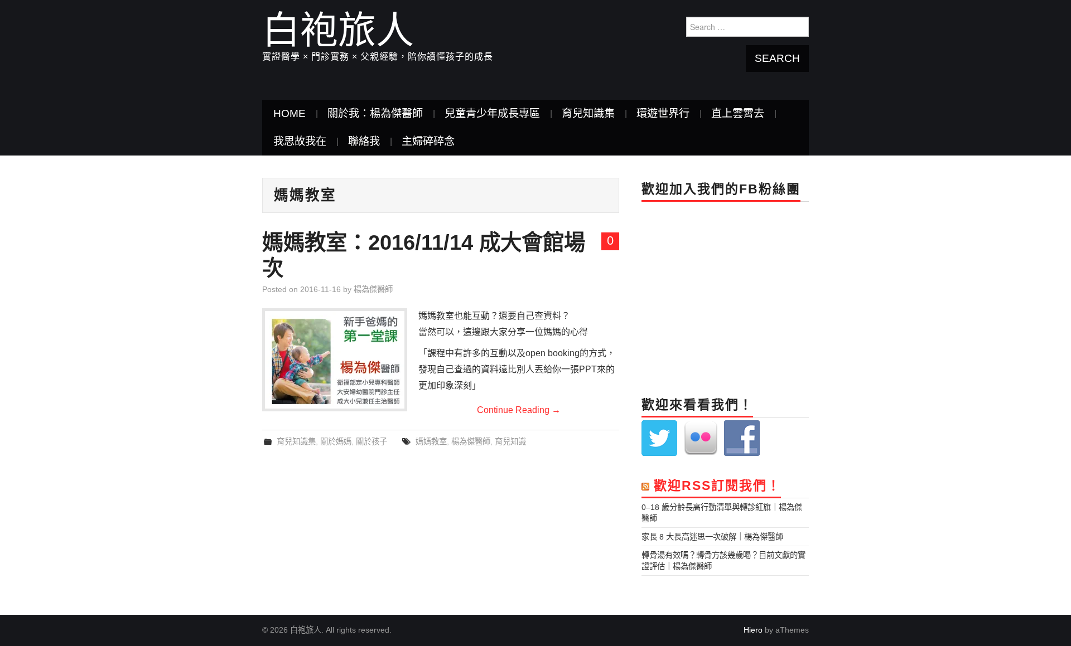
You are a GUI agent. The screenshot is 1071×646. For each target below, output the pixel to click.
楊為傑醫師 (373, 289)
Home (289, 113)
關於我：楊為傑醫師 (375, 113)
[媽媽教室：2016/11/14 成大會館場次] (334, 360)
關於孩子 (371, 441)
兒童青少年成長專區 (492, 113)
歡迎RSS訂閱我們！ (717, 485)
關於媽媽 (335, 441)
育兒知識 (510, 441)
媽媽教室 (431, 441)
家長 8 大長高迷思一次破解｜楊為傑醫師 (712, 536)
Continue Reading (519, 410)
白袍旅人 (338, 30)
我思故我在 (299, 141)
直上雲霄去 (737, 113)
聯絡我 (364, 141)
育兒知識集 (588, 113)
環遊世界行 (662, 113)
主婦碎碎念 (428, 141)
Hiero (753, 629)
